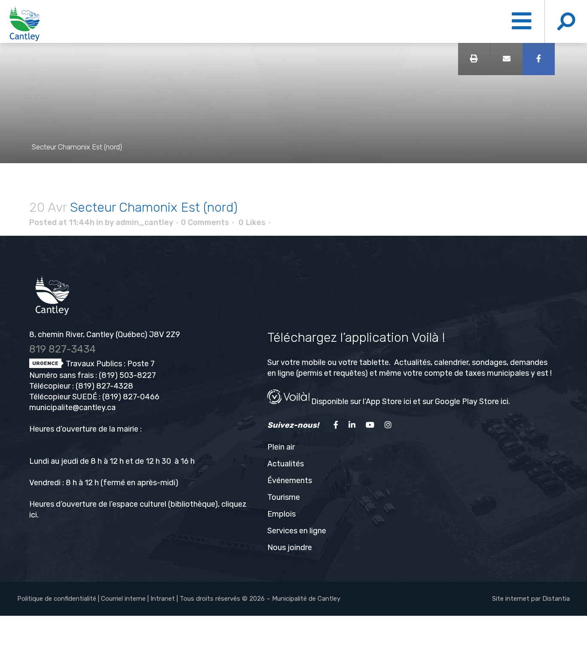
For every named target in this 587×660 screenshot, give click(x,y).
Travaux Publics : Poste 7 (109, 363)
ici (33, 515)
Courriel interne (123, 598)
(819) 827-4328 (104, 386)
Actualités (285, 463)
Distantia (556, 598)
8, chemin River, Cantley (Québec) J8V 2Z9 (104, 334)
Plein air (281, 447)
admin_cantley (144, 222)
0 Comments (205, 222)
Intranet (162, 598)
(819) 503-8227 (127, 375)
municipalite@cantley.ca (72, 407)
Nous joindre (289, 547)
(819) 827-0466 (130, 396)
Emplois (281, 514)
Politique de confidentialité (56, 598)
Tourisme (283, 497)
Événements (289, 480)
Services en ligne (296, 530)
